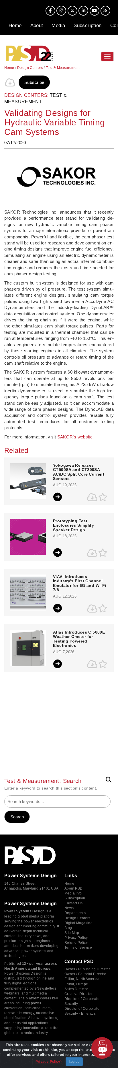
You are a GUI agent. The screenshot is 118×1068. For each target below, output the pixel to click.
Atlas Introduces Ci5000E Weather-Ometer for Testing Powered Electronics (79, 639)
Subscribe (34, 82)
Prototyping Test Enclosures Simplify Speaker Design (73, 525)
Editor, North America (81, 979)
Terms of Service (78, 947)
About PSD (73, 888)
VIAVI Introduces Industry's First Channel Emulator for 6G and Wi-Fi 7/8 (79, 583)
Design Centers (30, 68)
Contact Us (73, 903)
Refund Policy (76, 943)
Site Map (71, 933)
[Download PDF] (10, 82)
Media (58, 25)
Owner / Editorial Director (85, 974)
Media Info (73, 893)
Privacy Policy (76, 938)
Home (15, 25)
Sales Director (76, 989)
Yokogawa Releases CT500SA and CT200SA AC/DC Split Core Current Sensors (78, 472)
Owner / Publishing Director (87, 969)
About (36, 25)
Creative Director (78, 994)
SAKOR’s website (75, 436)
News (69, 908)
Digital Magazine (78, 923)
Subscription (88, 25)
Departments (75, 913)
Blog (68, 928)
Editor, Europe (76, 984)
